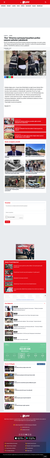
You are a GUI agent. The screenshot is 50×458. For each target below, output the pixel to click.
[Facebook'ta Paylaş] (5, 77)
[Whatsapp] (28, 435)
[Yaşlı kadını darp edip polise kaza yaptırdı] (35, 181)
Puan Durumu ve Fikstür (10, 448)
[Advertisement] (26, 31)
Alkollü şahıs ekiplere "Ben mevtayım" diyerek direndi (27, 321)
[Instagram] (24, 435)
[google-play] (30, 438)
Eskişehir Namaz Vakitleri (11, 445)
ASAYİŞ (13, 5)
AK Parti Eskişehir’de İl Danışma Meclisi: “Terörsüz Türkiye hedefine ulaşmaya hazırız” (28, 327)
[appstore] (19, 438)
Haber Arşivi (29, 450)
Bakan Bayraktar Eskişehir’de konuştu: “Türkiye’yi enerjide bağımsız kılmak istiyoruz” (28, 309)
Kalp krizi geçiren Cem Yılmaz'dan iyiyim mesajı (26, 315)
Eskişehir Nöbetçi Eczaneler (11, 443)
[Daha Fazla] (12, 77)
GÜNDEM (3, 5)
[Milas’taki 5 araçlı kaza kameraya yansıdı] (35, 149)
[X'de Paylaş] (7, 77)
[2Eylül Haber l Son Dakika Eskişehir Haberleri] (25, 2)
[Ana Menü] (4, 2)
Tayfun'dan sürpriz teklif (21, 339)
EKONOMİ (28, 5)
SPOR (18, 5)
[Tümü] (44, 303)
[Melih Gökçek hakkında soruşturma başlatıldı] (15, 149)
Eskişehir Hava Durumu (31, 443)
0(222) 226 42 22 (25, 427)
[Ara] (45, 2)
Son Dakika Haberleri (10, 450)
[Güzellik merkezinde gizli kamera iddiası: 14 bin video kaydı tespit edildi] (15, 165)
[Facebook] (20, 435)
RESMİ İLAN (39, 5)
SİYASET (9, 5)
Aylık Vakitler (8, 359)
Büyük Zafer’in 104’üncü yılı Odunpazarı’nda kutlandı (27, 333)
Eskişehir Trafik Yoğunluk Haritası (33, 445)
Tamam (45, 456)
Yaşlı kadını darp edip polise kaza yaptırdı (35, 188)
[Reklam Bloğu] (25, 251)
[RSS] (31, 435)
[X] (22, 435)
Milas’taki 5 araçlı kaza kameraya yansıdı (35, 156)
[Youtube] (26, 435)
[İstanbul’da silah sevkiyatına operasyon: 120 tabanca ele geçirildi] (35, 165)
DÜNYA (22, 5)
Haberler (6, 35)
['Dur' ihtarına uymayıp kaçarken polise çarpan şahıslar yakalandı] (25, 63)
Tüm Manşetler (30, 448)
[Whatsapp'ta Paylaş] (10, 77)
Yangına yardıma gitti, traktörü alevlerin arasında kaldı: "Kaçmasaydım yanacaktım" (14, 189)
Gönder (7, 221)
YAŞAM (34, 5)
